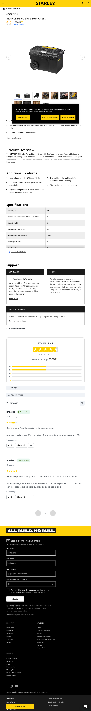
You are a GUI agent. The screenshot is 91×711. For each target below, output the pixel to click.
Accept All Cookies (68, 117)
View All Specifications (18, 252)
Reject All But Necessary (50, 117)
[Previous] (8, 57)
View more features (13, 138)
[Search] (83, 3)
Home (4, 9)
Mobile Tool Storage (14, 8)
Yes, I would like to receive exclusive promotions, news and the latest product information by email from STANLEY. (30, 591)
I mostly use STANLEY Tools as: (17, 579)
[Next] (82, 57)
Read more (10, 162)
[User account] (88, 3)
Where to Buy (20, 706)
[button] (7, 686)
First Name (10, 548)
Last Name (10, 558)
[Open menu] (3, 3)
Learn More (13, 299)
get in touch (55, 292)
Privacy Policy (19, 608)
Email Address (11, 569)
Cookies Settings (23, 117)
